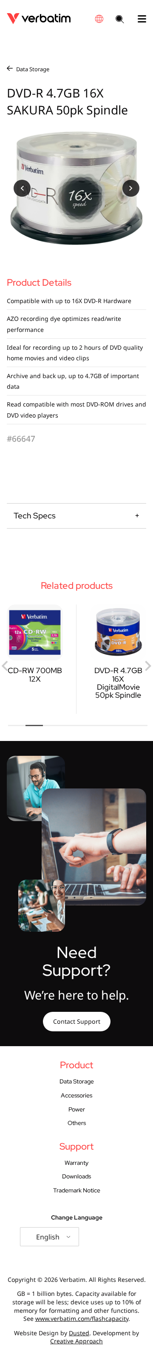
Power (76, 1109)
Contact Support (76, 1021)
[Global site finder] (99, 19)
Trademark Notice (76, 1190)
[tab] (17, 725)
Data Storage (32, 69)
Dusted (79, 1333)
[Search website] (120, 20)
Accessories (76, 1095)
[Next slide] (147, 665)
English (48, 1237)
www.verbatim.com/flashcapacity (81, 1318)
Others (77, 1123)
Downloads (76, 1176)
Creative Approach (76, 1341)
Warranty (76, 1163)
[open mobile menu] (138, 19)
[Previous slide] (5, 665)
